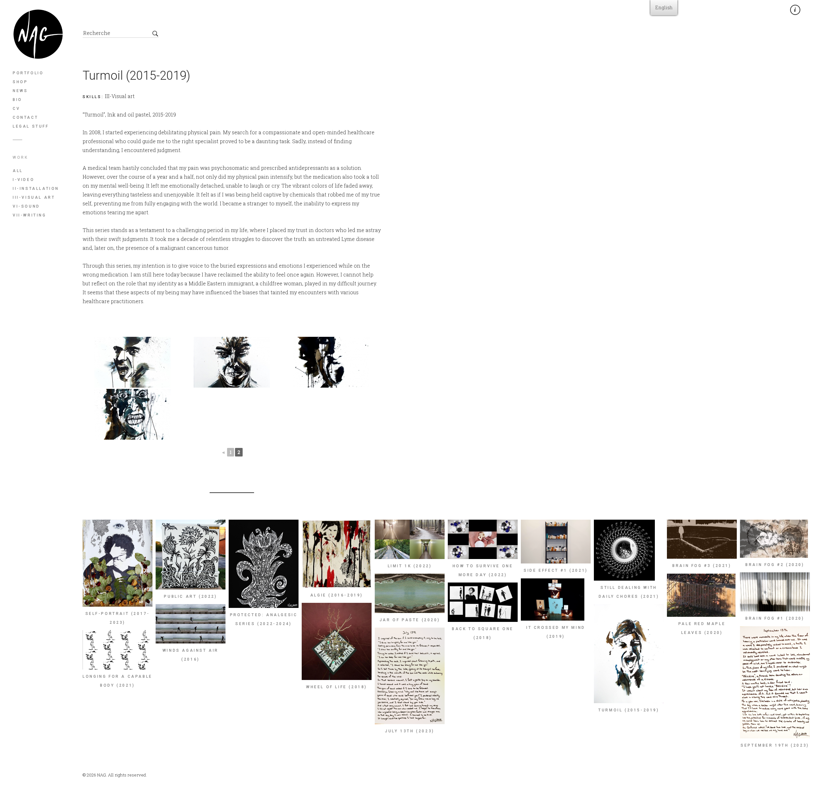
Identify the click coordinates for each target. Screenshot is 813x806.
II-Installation (36, 188)
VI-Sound (26, 206)
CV (16, 108)
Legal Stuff (31, 126)
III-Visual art (34, 197)
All (18, 171)
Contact (25, 117)
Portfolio (28, 73)
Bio (17, 99)
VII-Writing (29, 215)
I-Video (23, 179)
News (20, 91)
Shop (20, 82)
